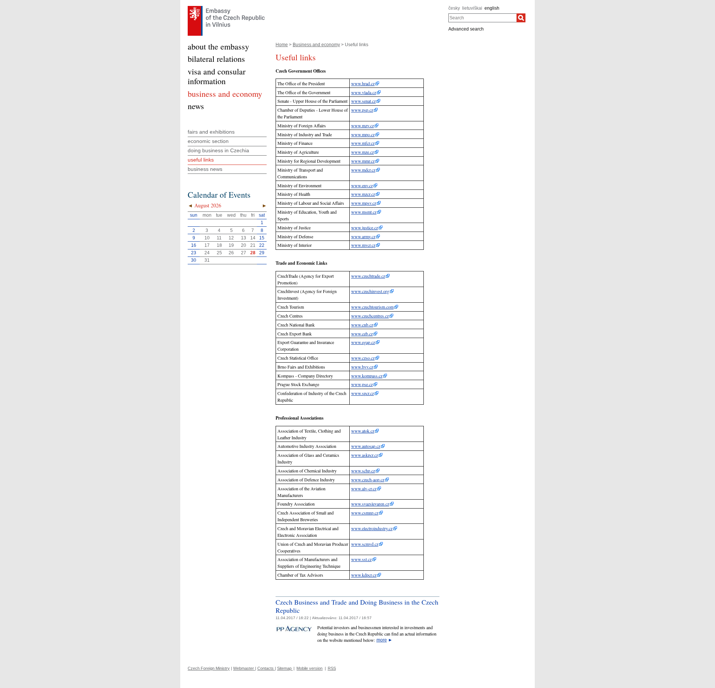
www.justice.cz (364, 227)
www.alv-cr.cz (363, 488)
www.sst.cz (361, 559)
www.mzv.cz (362, 125)
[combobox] (482, 17)
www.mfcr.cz (363, 143)
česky (454, 8)
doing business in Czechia (218, 150)
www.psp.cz (362, 110)
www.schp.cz (363, 471)
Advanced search (466, 29)
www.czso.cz (363, 358)
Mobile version (309, 668)
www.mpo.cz (363, 134)
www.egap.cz (363, 342)
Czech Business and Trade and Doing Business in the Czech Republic (357, 606)
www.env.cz (362, 185)
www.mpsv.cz (363, 203)
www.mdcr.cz (363, 170)
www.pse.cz (362, 384)
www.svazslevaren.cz (370, 504)
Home (282, 44)
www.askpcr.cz (364, 455)
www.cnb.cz (362, 325)
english (491, 8)
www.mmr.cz (363, 161)
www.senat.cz (363, 101)
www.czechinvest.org (370, 291)
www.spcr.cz (362, 393)
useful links (201, 160)
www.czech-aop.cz (367, 479)
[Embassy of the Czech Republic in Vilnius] (226, 7)
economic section (208, 141)
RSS (332, 668)
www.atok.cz (362, 431)
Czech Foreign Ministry (209, 668)
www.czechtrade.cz (368, 276)
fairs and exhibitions (211, 132)
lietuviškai (472, 8)
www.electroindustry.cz (372, 528)
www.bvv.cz (362, 367)
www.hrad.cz (363, 83)
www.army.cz (363, 236)
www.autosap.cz (365, 446)
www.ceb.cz (362, 334)
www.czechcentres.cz (370, 316)
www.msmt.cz (363, 212)
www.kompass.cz (366, 376)
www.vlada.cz (363, 92)
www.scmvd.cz (364, 544)
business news (205, 169)
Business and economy (316, 44)
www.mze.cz (362, 152)
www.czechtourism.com (372, 307)
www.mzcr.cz (363, 194)
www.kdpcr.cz (363, 575)
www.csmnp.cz (364, 513)
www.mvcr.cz (363, 245)
